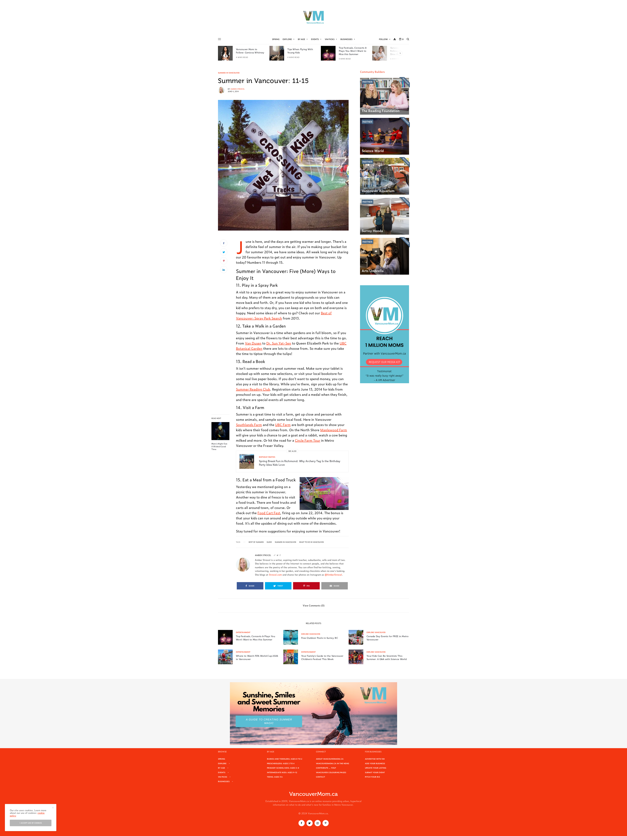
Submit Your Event (375, 772)
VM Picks (329, 39)
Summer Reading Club (253, 389)
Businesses (346, 39)
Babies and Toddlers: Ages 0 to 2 (284, 758)
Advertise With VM (375, 758)
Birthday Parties (267, 457)
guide (269, 542)
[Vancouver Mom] (313, 17)
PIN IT (326, 493)
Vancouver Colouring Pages (331, 772)
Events (315, 39)
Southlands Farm (249, 424)
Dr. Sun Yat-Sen (278, 343)
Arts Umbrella (373, 270)
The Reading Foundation (381, 110)
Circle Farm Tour (307, 440)
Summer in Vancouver (229, 73)
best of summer (256, 542)
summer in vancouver (285, 542)
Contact (320, 776)
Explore (287, 39)
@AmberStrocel (333, 574)
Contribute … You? (326, 767)
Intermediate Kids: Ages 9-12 (282, 772)
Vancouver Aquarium (378, 190)
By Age (301, 39)
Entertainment (243, 632)
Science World (373, 150)
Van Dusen (253, 343)
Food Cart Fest (268, 512)
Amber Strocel (238, 89)
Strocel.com (275, 574)
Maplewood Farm (333, 429)
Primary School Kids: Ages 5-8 (283, 767)
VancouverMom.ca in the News (332, 763)
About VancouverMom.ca (330, 758)
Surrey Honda (372, 230)
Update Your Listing (375, 767)
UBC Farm (283, 424)
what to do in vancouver (311, 542)
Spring (276, 39)
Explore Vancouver (310, 634)
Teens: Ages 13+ (275, 776)
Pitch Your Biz (372, 776)
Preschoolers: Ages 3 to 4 (280, 763)
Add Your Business (375, 763)
